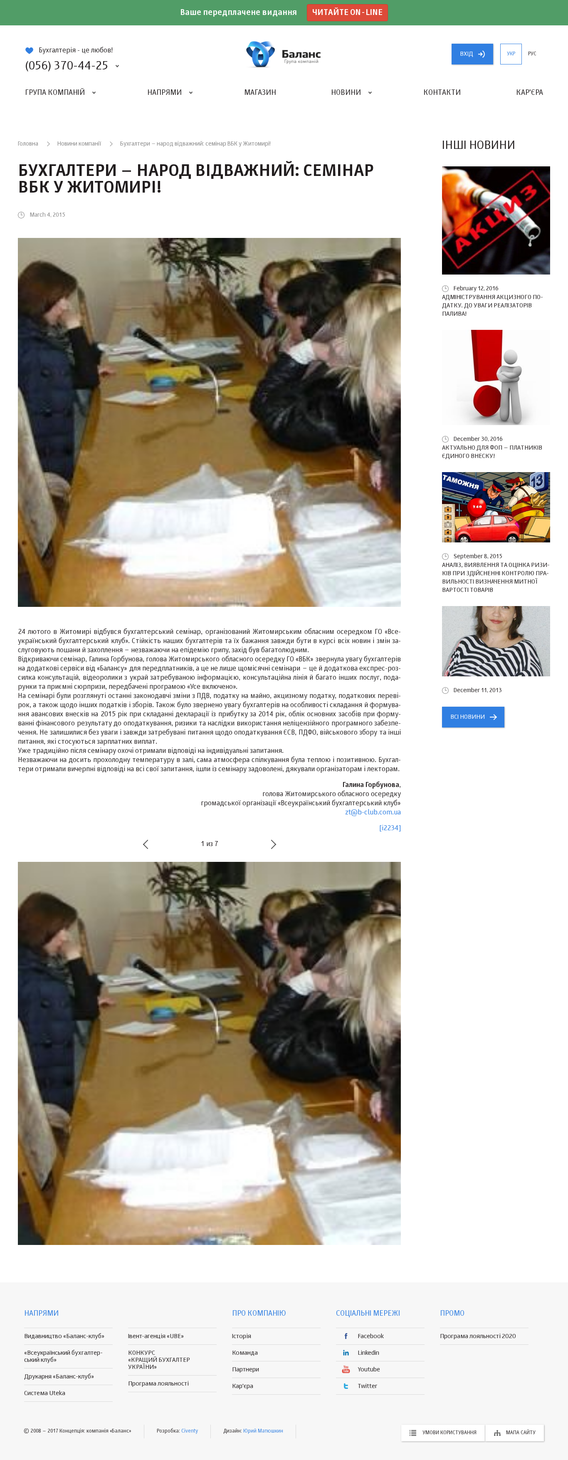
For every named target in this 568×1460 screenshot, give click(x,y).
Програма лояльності (158, 1384)
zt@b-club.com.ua (373, 812)
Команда (245, 1353)
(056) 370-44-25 (66, 66)
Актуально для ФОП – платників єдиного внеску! (492, 452)
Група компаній (55, 93)
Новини (346, 93)
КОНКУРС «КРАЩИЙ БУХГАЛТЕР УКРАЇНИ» (159, 1360)
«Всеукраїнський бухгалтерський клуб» (63, 1356)
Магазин (260, 93)
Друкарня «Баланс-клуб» (59, 1376)
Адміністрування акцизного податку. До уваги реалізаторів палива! (492, 305)
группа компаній (284, 54)
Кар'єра (529, 93)
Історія (241, 1336)
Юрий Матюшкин (263, 1431)
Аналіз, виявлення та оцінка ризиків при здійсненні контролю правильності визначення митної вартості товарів (496, 577)
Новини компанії (79, 144)
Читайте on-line (347, 13)
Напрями (164, 93)
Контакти (442, 93)
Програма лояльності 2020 (478, 1336)
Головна (28, 144)
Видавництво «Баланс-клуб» (64, 1336)
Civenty (189, 1431)
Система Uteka (44, 1393)
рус (532, 54)
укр (511, 54)
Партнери (245, 1369)
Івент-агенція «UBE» (156, 1336)
